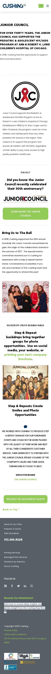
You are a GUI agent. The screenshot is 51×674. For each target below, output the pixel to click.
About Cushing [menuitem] (11, 566)
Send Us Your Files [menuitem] (13, 524)
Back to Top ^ (11, 509)
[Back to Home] (14, 5)
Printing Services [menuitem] (12, 552)
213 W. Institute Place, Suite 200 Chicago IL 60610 (25, 640)
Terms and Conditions (15, 634)
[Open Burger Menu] (47, 6)
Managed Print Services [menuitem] (15, 557)
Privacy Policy (10, 630)
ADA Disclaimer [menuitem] (11, 533)
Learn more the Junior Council (25, 213)
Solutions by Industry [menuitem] (14, 561)
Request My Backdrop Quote (26, 499)
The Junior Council (25, 479)
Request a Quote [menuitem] (12, 528)
